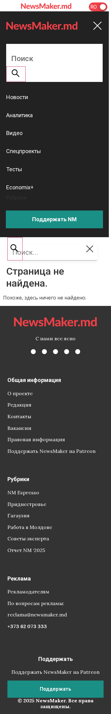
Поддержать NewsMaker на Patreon (51, 451)
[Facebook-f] (33, 351)
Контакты (19, 416)
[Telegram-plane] (77, 351)
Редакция (19, 405)
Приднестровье (26, 504)
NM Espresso (23, 492)
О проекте (20, 393)
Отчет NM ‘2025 (26, 550)
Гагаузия (18, 515)
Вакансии (19, 428)
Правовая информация (36, 439)
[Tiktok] (66, 351)
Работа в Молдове (29, 527)
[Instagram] (55, 351)
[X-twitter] (44, 351)
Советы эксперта (28, 538)
